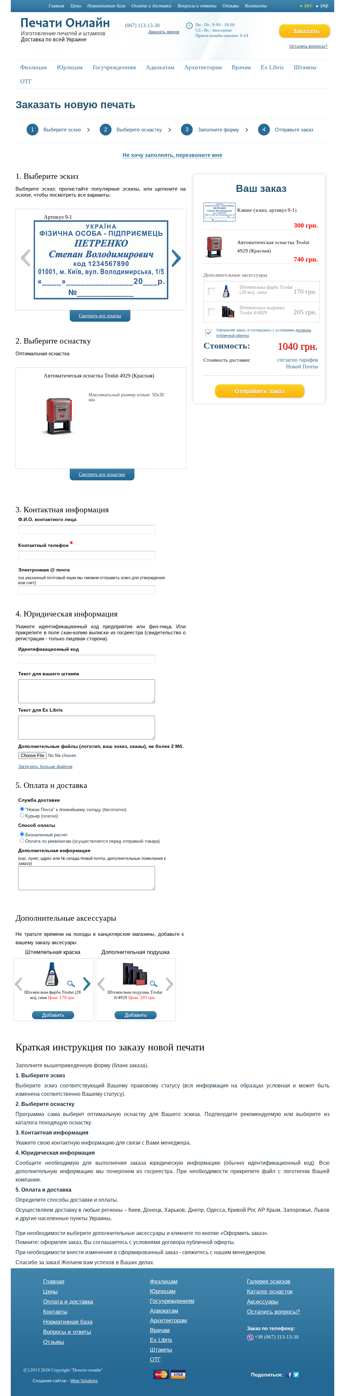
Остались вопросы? (308, 46)
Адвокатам (164, 1311)
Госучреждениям (172, 1301)
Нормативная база (106, 5)
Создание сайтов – (65, 1381)
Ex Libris (161, 1340)
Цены (75, 5)
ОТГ (155, 1359)
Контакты (256, 5)
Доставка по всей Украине (54, 39)
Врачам (160, 1330)
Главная (56, 5)
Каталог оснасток (269, 1291)
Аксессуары (262, 1302)
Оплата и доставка (151, 5)
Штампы (161, 1350)
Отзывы (230, 5)
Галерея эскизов (268, 1281)
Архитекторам (168, 1320)
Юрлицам (163, 1291)
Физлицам (164, 1281)
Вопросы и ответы (197, 5)
